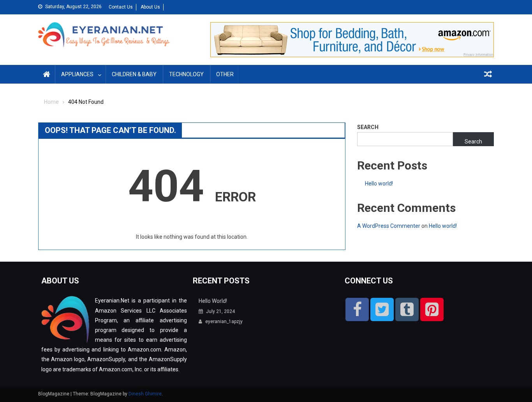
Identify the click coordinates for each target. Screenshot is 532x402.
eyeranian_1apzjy (224, 321)
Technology (186, 74)
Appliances (77, 74)
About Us (150, 7)
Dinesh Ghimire (145, 394)
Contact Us (121, 7)
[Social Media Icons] (357, 309)
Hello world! (379, 183)
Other (225, 74)
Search (368, 127)
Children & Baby (134, 74)
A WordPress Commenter (388, 226)
